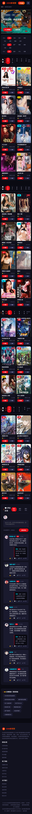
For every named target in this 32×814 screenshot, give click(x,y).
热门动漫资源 (8, 703)
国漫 (19, 312)
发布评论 (23, 530)
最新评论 (20, 509)
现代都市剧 (5, 748)
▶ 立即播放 (7, 29)
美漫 (24, 312)
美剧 (25, 44)
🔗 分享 (20, 558)
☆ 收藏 (11, 92)
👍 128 (11, 558)
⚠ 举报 (25, 558)
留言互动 (4, 776)
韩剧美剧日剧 (17, 707)
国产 (14, 44)
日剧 (5, 48)
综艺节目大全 (18, 703)
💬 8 (15, 575)
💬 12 (15, 558)
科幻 (5, 41)
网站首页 (4, 784)
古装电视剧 (5, 745)
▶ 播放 (4, 92)
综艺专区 (4, 773)
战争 (20, 41)
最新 (9, 51)
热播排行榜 (5, 764)
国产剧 (12, 60)
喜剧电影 (4, 757)
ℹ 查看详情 (17, 29)
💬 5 (15, 618)
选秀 (24, 408)
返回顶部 (25, 811)
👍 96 (10, 575)
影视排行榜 (7, 707)
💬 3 (15, 663)
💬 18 (15, 646)
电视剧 (5, 60)
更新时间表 (5, 767)
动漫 (6, 312)
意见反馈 (4, 787)
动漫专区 (4, 770)
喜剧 (15, 41)
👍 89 (10, 680)
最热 (14, 51)
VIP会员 (21, 3)
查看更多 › (29, 60)
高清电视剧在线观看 (10, 699)
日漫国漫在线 (8, 714)
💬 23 (15, 601)
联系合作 (4, 795)
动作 (12, 188)
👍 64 (10, 663)
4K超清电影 (17, 711)
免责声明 (4, 790)
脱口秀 (19, 409)
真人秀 (13, 409)
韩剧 (20, 44)
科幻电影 (4, 754)
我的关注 (26, 509)
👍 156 (11, 646)
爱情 (10, 41)
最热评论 (14, 509)
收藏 (25, 51)
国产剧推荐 (7, 711)
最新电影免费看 (22, 699)
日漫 (14, 312)
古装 (14, 38)
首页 (2, 7)
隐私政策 (4, 793)
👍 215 (11, 601)
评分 (20, 51)
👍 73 (10, 618)
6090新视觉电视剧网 (10, 695)
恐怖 (25, 188)
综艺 (5, 409)
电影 (5, 188)
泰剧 (10, 48)
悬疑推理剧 (5, 751)
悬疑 (25, 38)
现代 (20, 38)
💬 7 (15, 680)
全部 (9, 38)
